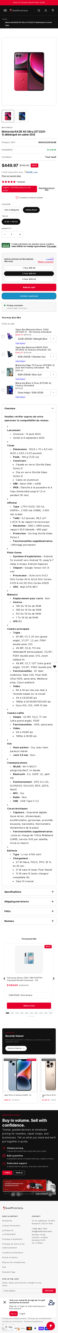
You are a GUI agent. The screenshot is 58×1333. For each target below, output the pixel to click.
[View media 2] (22, 116)
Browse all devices (16, 1048)
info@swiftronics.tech (42, 1231)
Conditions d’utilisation (12, 1321)
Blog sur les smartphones (13, 1262)
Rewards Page (8, 1272)
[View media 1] (8, 116)
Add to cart (29, 287)
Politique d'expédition (12, 1239)
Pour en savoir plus (11, 176)
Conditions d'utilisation (12, 1253)
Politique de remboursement (14, 1319)
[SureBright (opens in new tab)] (50, 259)
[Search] (39, 10)
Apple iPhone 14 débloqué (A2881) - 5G (17, 1095)
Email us (19, 1173)
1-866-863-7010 (39, 1229)
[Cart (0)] (53, 10)
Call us (7, 1173)
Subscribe (49, 1291)
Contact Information (11, 1226)
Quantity (7, 228)
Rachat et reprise (10, 1257)
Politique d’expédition (33, 1321)
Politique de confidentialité (39, 1319)
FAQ (4, 1267)
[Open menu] (5, 10)
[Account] (46, 10)
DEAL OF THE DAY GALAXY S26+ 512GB (29, 3)
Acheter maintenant (29, 296)
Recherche (7, 1221)
